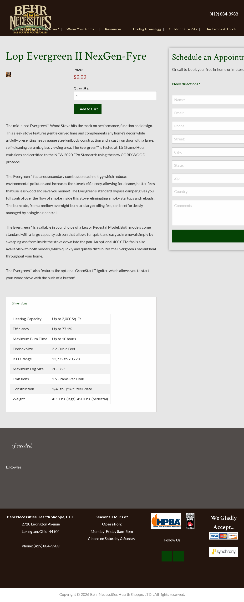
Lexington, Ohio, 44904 (41, 531)
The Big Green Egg (146, 29)
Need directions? (186, 84)
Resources (113, 29)
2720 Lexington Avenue (41, 524)
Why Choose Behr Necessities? (34, 29)
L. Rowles (13, 466)
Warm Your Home (80, 29)
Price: (78, 70)
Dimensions (19, 303)
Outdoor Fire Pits (183, 29)
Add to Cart (89, 109)
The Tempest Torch (220, 29)
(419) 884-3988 (223, 13)
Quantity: (81, 88)
